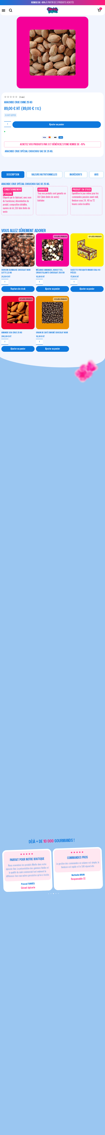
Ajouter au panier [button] (52, 289)
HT (5, 276)
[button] (3, 10)
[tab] (12, 174)
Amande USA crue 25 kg (11, 332)
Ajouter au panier (56, 124)
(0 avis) (22, 97)
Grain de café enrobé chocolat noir (52, 332)
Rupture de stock (18, 289)
